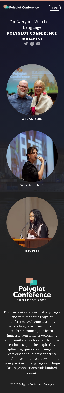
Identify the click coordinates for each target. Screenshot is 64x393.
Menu (55, 8)
